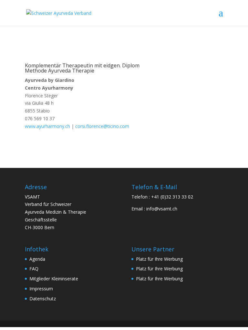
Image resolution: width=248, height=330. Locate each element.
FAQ (33, 269)
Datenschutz (42, 299)
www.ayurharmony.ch (47, 126)
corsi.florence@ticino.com (102, 126)
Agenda (37, 259)
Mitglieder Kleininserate (53, 279)
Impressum (41, 289)
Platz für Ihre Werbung (159, 259)
